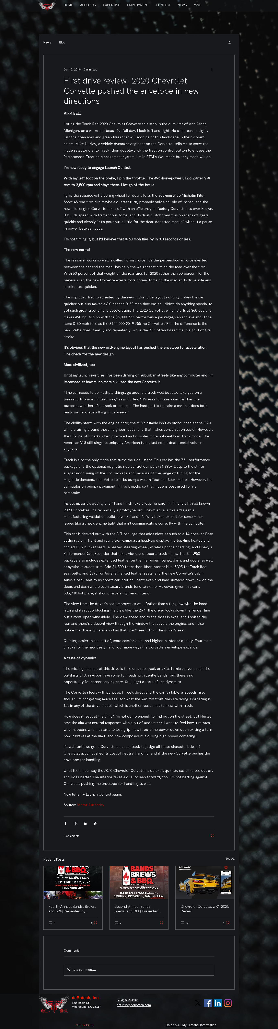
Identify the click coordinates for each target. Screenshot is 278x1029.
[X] (198, 1003)
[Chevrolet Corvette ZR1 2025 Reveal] (205, 882)
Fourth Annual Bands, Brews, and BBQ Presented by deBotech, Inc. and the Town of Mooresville (72, 908)
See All (230, 858)
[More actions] (211, 69)
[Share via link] (95, 823)
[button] (229, 42)
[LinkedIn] (218, 1003)
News (47, 42)
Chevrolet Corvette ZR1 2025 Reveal (205, 908)
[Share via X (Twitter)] (76, 823)
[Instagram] (228, 1003)
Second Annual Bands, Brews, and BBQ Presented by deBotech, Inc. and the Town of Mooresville (137, 908)
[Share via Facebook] (66, 823)
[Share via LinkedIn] (86, 823)
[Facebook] (208, 1003)
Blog (62, 42)
